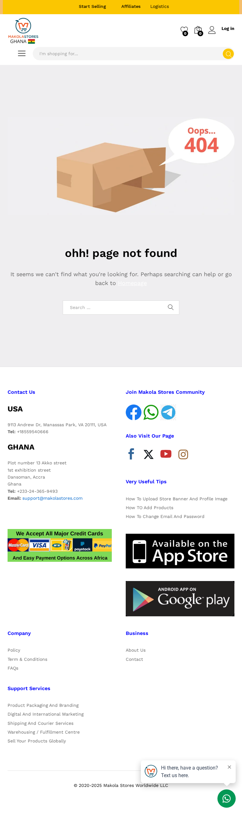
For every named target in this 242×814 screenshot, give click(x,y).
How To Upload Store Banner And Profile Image (177, 498)
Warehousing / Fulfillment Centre (44, 732)
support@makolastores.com (52, 498)
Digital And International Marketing (46, 714)
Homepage (132, 283)
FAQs (13, 668)
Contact (134, 659)
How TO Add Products (149, 507)
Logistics (159, 6)
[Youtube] (166, 455)
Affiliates (131, 6)
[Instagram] (183, 455)
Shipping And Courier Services (40, 723)
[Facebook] (131, 455)
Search (228, 54)
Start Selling (92, 6)
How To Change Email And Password (165, 516)
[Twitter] (148, 455)
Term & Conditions (27, 659)
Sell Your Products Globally (37, 740)
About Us (136, 650)
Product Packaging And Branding (43, 705)
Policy (14, 650)
